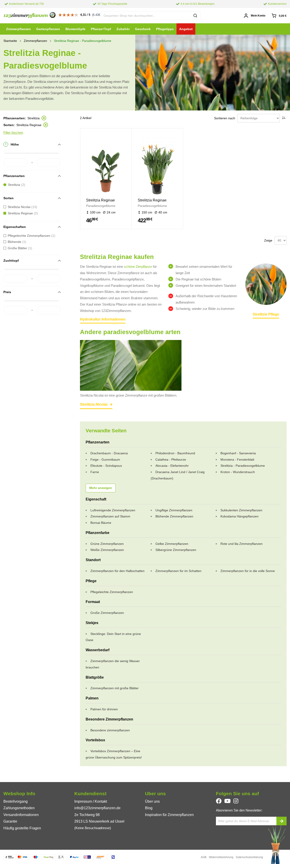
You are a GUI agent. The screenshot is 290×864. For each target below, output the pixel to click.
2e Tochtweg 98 (87, 815)
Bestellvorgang (15, 801)
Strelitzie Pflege (266, 314)
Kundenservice (277, 3)
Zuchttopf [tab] (11, 260)
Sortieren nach (224, 118)
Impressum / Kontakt (90, 801)
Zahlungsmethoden (19, 808)
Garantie (10, 821)
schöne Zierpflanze (138, 266)
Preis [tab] (7, 292)
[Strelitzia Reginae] (106, 166)
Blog (148, 808)
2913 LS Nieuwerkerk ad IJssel (99, 821)
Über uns (152, 801)
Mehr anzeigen (100, 488)
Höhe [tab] (15, 144)
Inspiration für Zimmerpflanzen (169, 815)
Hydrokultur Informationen (103, 319)
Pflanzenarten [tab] (14, 176)
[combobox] (151, 15)
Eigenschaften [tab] (14, 227)
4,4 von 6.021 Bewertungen (198, 3)
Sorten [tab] (8, 198)
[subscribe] (281, 821)
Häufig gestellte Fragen (22, 828)
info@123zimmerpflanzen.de (97, 808)
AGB (203, 857)
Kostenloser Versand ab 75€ (26, 3)
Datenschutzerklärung (249, 857)
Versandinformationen (21, 815)
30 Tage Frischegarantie (112, 3)
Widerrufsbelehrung (221, 857)
